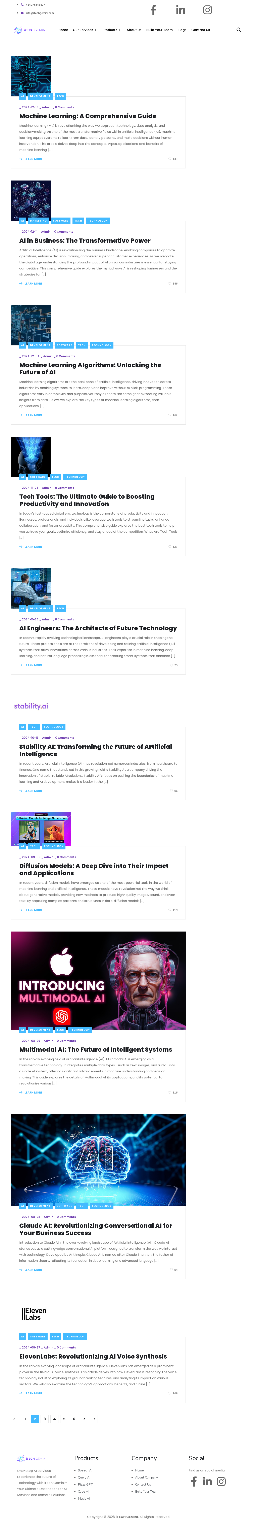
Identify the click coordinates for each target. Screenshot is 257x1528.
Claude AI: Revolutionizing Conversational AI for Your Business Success (95, 1229)
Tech (60, 96)
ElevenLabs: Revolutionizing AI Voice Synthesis (93, 1356)
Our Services (83, 30)
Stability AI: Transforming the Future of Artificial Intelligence (95, 750)
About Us (134, 30)
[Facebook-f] (154, 10)
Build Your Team (159, 30)
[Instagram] (208, 10)
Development (40, 96)
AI (22, 96)
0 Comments (64, 107)
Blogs (182, 30)
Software (60, 220)
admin (46, 107)
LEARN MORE (33, 159)
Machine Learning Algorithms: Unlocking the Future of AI (90, 368)
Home (63, 30)
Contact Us (200, 30)
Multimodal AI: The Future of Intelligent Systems (95, 1049)
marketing (38, 220)
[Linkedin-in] (181, 10)
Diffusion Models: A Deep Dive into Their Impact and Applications (93, 869)
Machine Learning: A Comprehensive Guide (87, 116)
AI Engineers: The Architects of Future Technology (98, 628)
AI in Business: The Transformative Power (85, 240)
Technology (98, 220)
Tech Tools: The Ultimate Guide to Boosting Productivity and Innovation (87, 500)
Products (110, 30)
